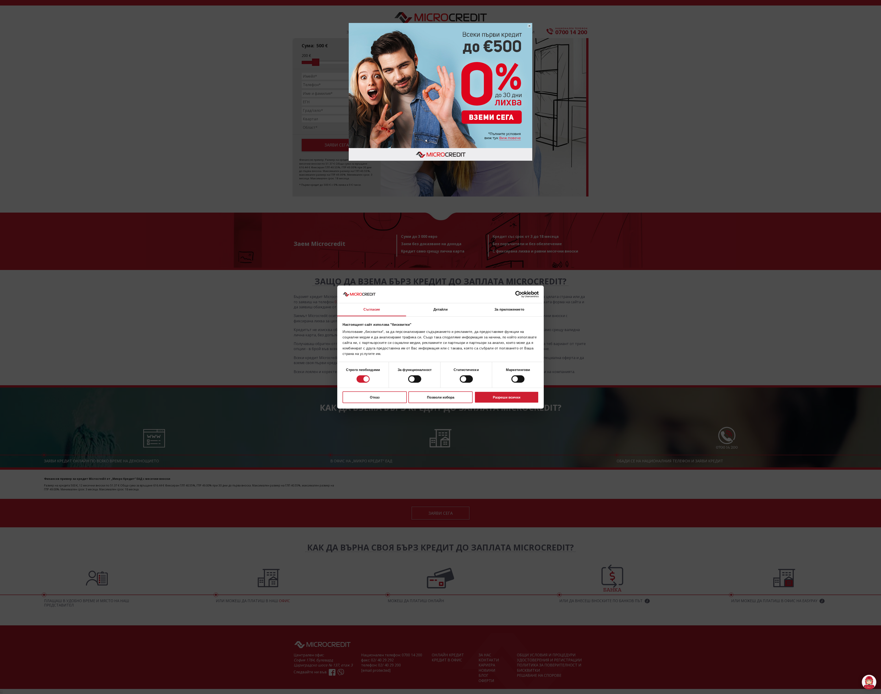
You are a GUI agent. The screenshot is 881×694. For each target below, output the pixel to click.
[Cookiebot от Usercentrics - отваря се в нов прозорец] (519, 294)
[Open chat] (869, 682)
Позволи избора (440, 397)
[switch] (414, 378)
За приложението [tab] (509, 309)
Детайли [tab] (440, 309)
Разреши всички (506, 397)
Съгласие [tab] (371, 309)
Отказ (374, 397)
